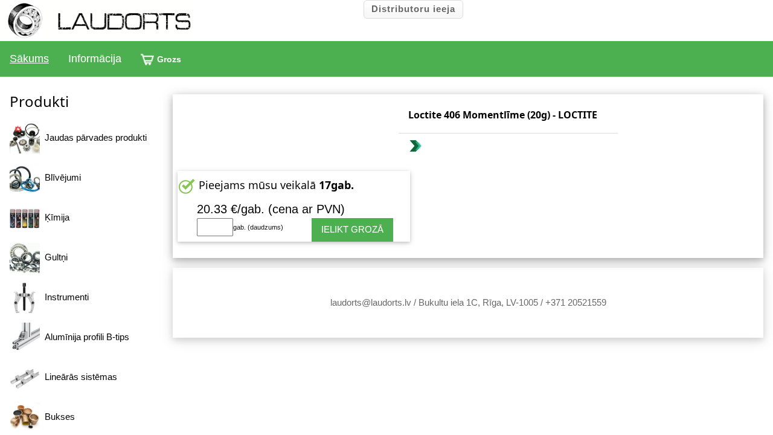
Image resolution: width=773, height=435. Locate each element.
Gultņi (54, 257)
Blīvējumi (60, 177)
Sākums (29, 59)
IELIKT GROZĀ (352, 229)
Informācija (94, 59)
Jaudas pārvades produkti (93, 137)
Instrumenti (64, 297)
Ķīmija (54, 217)
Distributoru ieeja (413, 9)
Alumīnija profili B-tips (84, 337)
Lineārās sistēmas (78, 377)
